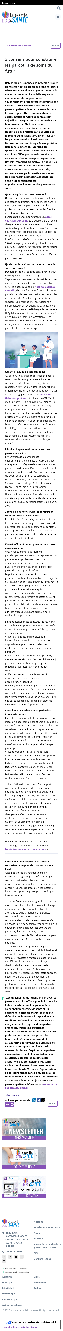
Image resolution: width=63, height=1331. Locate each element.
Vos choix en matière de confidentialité (33, 1322)
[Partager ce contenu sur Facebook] (39, 1100)
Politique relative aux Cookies (17, 1272)
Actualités (7, 1276)
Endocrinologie (9, 1299)
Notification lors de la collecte (21, 1327)
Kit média (38, 1238)
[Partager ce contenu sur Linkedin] (34, 1100)
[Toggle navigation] (58, 17)
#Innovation (12, 1095)
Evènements (40, 1282)
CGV (36, 1253)
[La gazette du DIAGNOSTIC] (15, 17)
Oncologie (7, 1282)
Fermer (55, 45)
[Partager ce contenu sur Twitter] (43, 1100)
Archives (38, 1288)
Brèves (37, 1276)
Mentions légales (42, 1258)
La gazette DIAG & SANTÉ (16, 45)
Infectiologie (8, 1288)
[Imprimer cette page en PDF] (12, 1104)
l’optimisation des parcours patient (25, 849)
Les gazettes (8, 3)
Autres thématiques (12, 1305)
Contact (38, 1233)
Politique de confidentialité (16, 1268)
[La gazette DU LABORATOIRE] (11, 1222)
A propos (38, 1221)
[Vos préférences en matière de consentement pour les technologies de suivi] (3, 998)
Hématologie (8, 1293)
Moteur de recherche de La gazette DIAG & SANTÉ (47, 1246)
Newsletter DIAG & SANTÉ (47, 1227)
